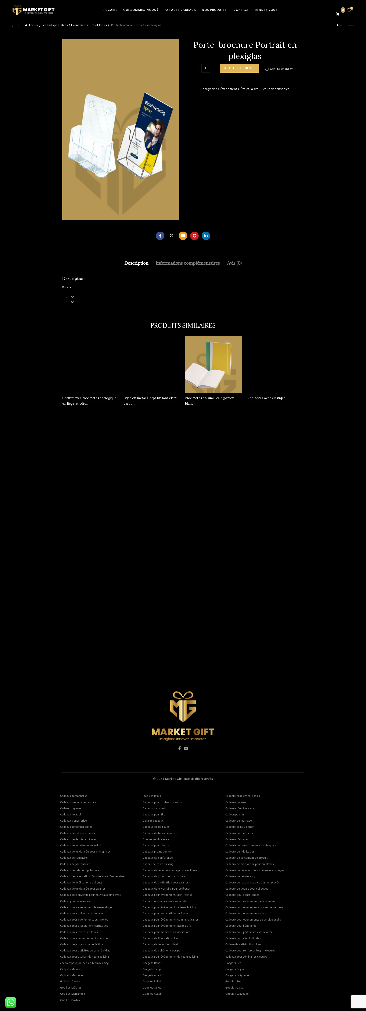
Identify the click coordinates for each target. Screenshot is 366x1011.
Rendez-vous (266, 10)
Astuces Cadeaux (180, 10)
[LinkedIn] (206, 236)
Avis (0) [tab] (234, 263)
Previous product (340, 25)
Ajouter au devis (239, 68)
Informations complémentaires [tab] (188, 263)
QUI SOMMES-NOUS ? (141, 10)
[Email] (183, 236)
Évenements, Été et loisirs (89, 25)
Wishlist (351, 8)
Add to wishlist (281, 69)
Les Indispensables (55, 25)
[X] (171, 236)
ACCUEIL (110, 10)
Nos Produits (214, 10)
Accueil (33, 25)
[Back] (15, 25)
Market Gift (174, 779)
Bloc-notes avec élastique (266, 398)
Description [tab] (136, 263)
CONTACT (241, 10)
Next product (350, 25)
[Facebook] (160, 236)
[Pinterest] (194, 236)
